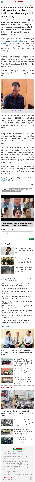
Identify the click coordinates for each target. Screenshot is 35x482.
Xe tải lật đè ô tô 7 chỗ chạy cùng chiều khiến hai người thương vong (23, 440)
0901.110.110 (18, 477)
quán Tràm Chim (16, 191)
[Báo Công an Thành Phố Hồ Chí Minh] (19, 2)
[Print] (32, 19)
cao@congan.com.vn (11, 472)
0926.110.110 (10, 477)
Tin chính (5, 327)
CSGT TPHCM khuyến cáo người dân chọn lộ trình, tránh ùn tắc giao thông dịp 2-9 (17, 413)
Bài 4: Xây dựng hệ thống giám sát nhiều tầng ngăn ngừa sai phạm (22, 371)
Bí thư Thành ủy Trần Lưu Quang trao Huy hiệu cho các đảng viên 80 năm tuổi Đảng (16, 352)
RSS (32, 5)
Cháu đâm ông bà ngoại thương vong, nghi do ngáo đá (23, 269)
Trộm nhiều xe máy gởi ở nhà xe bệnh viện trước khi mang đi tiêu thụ (24, 260)
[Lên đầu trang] (31, 478)
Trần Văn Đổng (17, 41)
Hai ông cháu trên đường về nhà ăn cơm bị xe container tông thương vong (23, 432)
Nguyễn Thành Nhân (8, 43)
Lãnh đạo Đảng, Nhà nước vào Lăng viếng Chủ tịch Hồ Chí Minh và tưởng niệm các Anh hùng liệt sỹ (23, 362)
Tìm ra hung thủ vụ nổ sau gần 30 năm (14, 288)
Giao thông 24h (7, 387)
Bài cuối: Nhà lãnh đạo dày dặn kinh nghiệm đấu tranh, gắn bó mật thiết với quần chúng (23, 380)
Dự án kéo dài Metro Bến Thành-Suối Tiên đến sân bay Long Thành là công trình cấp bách (23, 423)
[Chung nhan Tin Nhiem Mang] (11, 479)
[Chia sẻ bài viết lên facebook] (29, 19)
